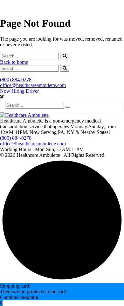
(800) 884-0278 (15, 79)
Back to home (14, 62)
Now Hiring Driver (19, 91)
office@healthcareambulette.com (33, 85)
